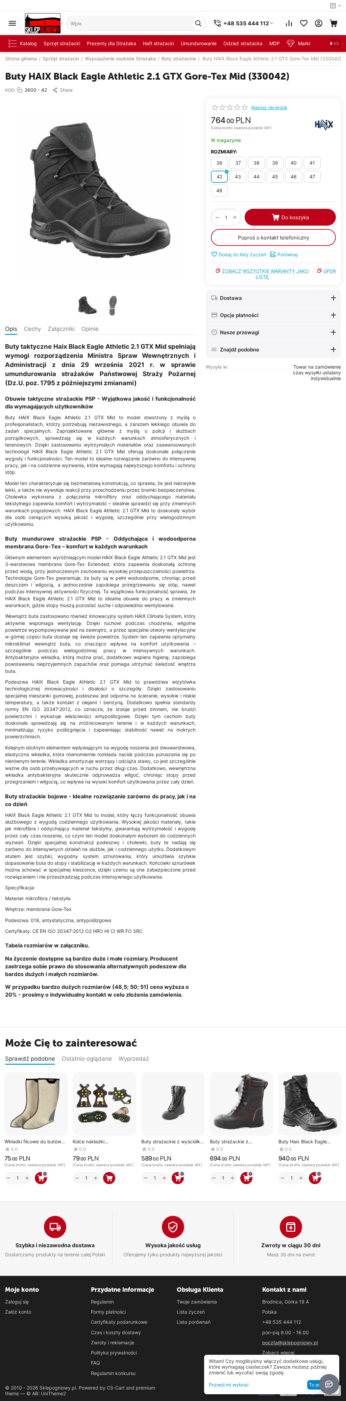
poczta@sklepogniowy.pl (290, 1342)
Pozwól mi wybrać (229, 1385)
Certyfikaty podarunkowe (119, 1322)
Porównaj (287, 254)
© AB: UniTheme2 (46, 1393)
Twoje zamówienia (197, 1302)
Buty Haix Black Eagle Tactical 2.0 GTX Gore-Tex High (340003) (307, 1142)
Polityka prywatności (114, 1352)
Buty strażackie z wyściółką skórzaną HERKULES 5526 (172, 1142)
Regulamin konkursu (113, 1373)
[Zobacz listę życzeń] (303, 23)
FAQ (95, 1363)
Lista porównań (194, 1322)
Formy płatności (108, 1312)
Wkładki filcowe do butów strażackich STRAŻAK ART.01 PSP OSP (32, 1142)
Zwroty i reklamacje (112, 1342)
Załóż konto (18, 1312)
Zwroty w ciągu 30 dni (290, 1245)
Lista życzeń (191, 1312)
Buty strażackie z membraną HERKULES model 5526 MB (234, 1142)
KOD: (10, 90)
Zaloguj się (17, 1302)
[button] (62, 90)
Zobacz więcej (278, 1352)
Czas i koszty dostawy (116, 1332)
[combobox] (136, 23)
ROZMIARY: (224, 151)
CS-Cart (116, 1388)
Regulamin (102, 1302)
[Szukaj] (198, 23)
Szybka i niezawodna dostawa (55, 1245)
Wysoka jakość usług (173, 1245)
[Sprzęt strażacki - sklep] (42, 23)
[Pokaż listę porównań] (289, 23)
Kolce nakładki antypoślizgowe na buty (99, 1142)
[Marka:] (324, 124)
